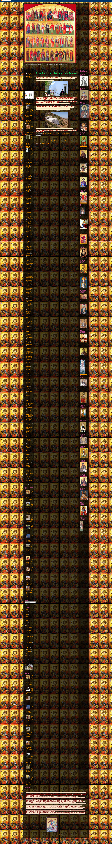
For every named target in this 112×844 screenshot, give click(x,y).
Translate (28, 604)
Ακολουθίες (28, 328)
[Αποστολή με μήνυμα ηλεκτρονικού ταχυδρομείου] (36, 135)
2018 (27, 623)
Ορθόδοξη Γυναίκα (28, 124)
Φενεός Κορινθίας (29, 473)
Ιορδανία (27, 386)
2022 (27, 616)
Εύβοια (27, 373)
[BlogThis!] (37, 135)
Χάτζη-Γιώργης (29, 483)
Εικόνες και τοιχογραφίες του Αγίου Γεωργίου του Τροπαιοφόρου (29, 357)
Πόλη (27, 456)
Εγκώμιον (28, 346)
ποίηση (27, 454)
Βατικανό (27, 329)
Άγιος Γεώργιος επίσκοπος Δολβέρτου (29, 267)
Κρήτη (27, 389)
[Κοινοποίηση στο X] (38, 135)
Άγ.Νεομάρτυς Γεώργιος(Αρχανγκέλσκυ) (29, 230)
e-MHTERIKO (29, 115)
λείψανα (27, 397)
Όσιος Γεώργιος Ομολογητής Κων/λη (29, 431)
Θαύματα (27, 375)
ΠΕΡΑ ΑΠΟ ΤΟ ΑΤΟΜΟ (29, 74)
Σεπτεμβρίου (29, 633)
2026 (27, 609)
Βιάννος (27, 331)
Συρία (27, 463)
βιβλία (27, 332)
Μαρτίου (29, 651)
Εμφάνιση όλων (31, 155)
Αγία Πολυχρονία (29, 249)
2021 (27, 618)
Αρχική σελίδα (55, 140)
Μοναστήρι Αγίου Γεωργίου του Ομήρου (29, 404)
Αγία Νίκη (28, 247)
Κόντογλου (28, 388)
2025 (27, 611)
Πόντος (27, 457)
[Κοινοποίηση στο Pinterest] (40, 135)
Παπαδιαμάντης (29, 442)
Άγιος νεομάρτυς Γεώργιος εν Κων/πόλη (29, 316)
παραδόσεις (28, 444)
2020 (27, 620)
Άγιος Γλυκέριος (29, 308)
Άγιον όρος (28, 253)
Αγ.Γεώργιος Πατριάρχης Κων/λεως (29, 193)
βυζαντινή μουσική (29, 337)
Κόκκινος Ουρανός (28, 147)
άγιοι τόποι (28, 252)
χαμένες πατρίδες (29, 480)
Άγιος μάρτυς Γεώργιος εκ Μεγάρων (28, 312)
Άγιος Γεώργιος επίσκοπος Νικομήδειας (29, 271)
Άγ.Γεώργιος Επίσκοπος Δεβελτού (28, 169)
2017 (27, 625)
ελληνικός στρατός (29, 363)
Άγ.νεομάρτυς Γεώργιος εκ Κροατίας (28, 206)
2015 (27, 653)
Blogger (60, 834)
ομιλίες (27, 412)
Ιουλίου (28, 644)
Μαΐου (28, 647)
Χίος (27, 484)
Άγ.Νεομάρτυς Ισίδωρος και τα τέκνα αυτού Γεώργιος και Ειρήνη (29, 239)
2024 (27, 612)
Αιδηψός (27, 326)
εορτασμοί (28, 366)
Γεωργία (27, 339)
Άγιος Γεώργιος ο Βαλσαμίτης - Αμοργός (56, 73)
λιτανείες (27, 398)
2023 (27, 614)
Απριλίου (29, 649)
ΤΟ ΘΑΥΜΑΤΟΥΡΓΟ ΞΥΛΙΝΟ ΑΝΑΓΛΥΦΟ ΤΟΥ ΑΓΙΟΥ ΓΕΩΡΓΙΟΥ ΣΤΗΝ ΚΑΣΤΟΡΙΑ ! (29, 508)
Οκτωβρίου (29, 632)
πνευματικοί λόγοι (29, 451)
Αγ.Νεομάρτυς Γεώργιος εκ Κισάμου (28, 202)
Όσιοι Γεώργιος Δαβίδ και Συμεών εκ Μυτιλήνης (29, 415)
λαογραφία (28, 395)
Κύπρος (27, 393)
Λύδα (27, 400)
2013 (27, 657)
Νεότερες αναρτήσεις (42, 140)
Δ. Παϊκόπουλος (29, 344)
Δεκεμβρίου (29, 627)
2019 (27, 622)
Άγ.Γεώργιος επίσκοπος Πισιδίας (28, 172)
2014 (27, 655)
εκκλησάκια (28, 362)
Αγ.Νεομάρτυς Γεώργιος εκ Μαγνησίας (28, 213)
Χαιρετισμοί (28, 476)
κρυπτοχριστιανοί (29, 391)
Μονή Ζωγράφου (29, 407)
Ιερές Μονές (42, 137)
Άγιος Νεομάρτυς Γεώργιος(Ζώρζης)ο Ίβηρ (29, 323)
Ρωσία (27, 459)
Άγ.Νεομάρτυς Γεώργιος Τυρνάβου (28, 226)
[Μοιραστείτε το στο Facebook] (39, 135)
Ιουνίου (28, 645)
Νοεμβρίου (29, 630)
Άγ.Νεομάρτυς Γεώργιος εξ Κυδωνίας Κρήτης (29, 217)
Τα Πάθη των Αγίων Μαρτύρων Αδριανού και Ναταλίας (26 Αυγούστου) (29, 119)
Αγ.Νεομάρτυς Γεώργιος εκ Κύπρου (28, 209)
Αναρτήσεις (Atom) (46, 143)
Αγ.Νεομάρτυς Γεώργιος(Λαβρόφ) (29, 234)
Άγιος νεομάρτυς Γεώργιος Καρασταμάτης (29, 320)
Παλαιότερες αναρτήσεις (70, 140)
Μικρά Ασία (28, 401)
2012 (27, 659)
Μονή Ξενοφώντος (29, 410)
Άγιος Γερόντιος (29, 255)
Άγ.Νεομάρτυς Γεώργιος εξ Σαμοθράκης (28, 222)
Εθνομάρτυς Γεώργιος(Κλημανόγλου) (29, 352)
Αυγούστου (29, 642)
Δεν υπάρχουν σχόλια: (65, 133)
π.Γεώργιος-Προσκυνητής (29, 77)
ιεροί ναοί (28, 381)
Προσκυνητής (29, 134)
